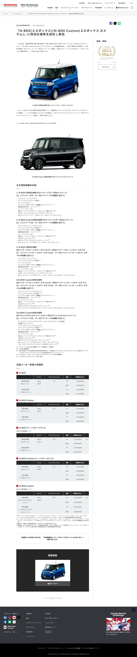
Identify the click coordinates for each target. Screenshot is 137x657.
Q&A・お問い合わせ (94, 3)
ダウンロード (106, 67)
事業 (56, 7)
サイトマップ (41, 648)
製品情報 (121, 3)
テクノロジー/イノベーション (70, 7)
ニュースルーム (108, 7)
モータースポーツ (110, 3)
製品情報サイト (49, 627)
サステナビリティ (86, 7)
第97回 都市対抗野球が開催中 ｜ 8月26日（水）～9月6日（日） (118, 633)
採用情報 (82, 3)
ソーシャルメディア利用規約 (73, 648)
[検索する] (132, 7)
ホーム (6, 13)
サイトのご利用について (90, 648)
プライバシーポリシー (54, 648)
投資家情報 (98, 7)
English (48, 632)
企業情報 (50, 7)
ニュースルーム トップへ (53, 598)
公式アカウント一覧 (9, 632)
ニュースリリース (38, 25)
